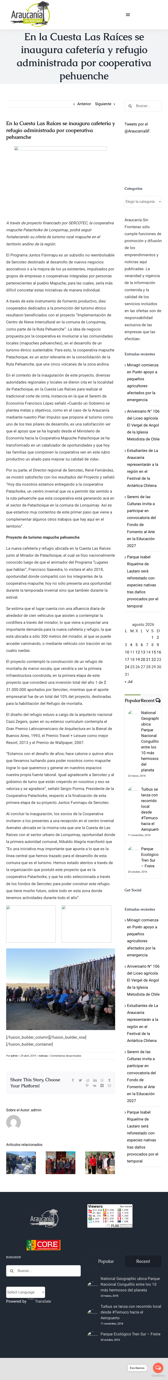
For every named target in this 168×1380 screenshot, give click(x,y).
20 (143, 659)
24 (127, 667)
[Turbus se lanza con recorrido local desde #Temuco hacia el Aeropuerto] (133, 790)
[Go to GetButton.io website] (158, 1375)
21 (148, 659)
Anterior (84, 104)
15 (153, 652)
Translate (43, 1301)
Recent (147, 700)
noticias (43, 1056)
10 (127, 652)
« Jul (129, 682)
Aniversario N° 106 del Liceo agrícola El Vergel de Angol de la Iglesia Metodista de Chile (143, 425)
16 (159, 652)
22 (153, 659)
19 (137, 659)
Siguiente (103, 104)
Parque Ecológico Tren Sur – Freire (150, 857)
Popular (133, 700)
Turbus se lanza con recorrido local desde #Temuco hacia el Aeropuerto (150, 809)
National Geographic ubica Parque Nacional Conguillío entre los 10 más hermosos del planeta (150, 741)
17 (127, 659)
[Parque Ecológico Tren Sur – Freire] (133, 849)
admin (14, 1056)
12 (137, 652)
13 (143, 652)
